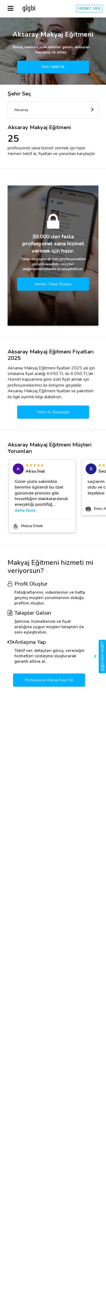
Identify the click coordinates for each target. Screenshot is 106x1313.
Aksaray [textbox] (21, 109)
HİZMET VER (89, 8)
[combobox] (53, 110)
